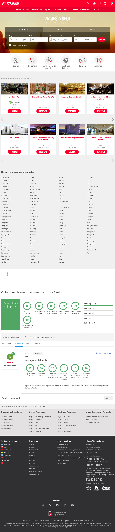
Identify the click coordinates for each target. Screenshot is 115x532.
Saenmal (61, 214)
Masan (32, 247)
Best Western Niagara (69, 138)
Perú (5, 463)
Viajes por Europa (7, 420)
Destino (31, 36)
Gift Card (32, 469)
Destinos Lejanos (66, 67)
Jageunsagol (34, 195)
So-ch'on (90, 177)
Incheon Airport (35, 189)
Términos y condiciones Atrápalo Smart (71, 452)
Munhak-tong (34, 253)
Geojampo (4, 229)
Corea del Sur (34, 407)
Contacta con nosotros (93, 450)
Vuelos (31, 444)
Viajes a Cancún (63, 420)
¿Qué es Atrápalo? (64, 444)
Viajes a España (6, 422)
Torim (89, 220)
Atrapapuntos (34, 466)
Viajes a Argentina (7, 425)
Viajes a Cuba (62, 428)
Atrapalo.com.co (7, 407)
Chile (5, 447)
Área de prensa (62, 447)
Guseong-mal (5, 256)
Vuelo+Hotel (33, 450)
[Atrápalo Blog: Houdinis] (42, 505)
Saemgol (61, 211)
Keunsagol (33, 229)
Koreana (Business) (69, 97)
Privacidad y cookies (64, 455)
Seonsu (61, 250)
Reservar (14, 111)
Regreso (63, 36)
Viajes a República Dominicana (39, 428)
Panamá (6, 461)
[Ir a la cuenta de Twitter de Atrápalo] (50, 505)
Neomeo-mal (34, 262)
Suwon (89, 201)
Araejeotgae (5, 177)
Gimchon (4, 238)
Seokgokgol (62, 244)
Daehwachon (5, 204)
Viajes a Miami (6, 428)
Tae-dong (90, 204)
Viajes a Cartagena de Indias (67, 425)
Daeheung (4, 201)
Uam (89, 223)
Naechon (33, 256)
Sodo (89, 183)
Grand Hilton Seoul (40, 97)
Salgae (61, 217)
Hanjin (32, 177)
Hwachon (33, 183)
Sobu (89, 180)
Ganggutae (4, 223)
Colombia (32, 66)
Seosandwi (62, 253)
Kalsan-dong (34, 217)
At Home (13, 97)
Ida (50, 36)
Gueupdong (5, 250)
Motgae (32, 250)
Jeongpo (32, 207)
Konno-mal (33, 238)
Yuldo (89, 253)
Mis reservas (90, 444)
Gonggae (4, 247)
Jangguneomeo (35, 198)
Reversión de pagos (92, 452)
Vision (12, 138)
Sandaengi (62, 226)
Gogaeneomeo (6, 244)
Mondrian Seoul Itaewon (101, 138)
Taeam (89, 207)
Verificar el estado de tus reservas (97, 417)
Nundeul (61, 180)
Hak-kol (3, 262)
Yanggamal (91, 232)
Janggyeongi (34, 201)
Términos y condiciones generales (69, 450)
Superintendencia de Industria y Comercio (72, 458)
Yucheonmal (91, 250)
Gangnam (4, 226)
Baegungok (5, 180)
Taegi (89, 211)
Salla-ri (61, 220)
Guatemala (7, 455)
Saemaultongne (64, 207)
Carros (31, 458)
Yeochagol (90, 238)
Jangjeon (33, 204)
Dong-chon (5, 207)
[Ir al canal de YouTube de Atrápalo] (72, 505)
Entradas (32, 461)
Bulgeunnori (5, 186)
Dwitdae (4, 214)
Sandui (61, 229)
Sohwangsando (92, 186)
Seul (60, 256)
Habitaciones (78, 36)
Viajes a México (34, 425)
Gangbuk (4, 220)
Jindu (31, 214)
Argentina (7, 444)
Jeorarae (32, 211)
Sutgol (89, 198)
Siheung (61, 262)
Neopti (61, 177)
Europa (82, 66)
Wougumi (90, 229)
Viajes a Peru (33, 422)
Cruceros (32, 455)
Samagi (61, 223)
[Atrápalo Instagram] (65, 505)
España (6, 452)
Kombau (33, 235)
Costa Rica (7, 450)
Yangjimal (90, 235)
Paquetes (19, 407)
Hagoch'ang (5, 259)
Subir (107, 398)
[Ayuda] (105, 3)
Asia (26, 407)
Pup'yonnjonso (64, 201)
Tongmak (90, 217)
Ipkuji (32, 192)
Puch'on (61, 198)
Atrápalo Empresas (35, 471)
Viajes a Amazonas (35, 420)
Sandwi (61, 232)
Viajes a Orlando (6, 417)
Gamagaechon (6, 217)
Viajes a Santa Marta (64, 422)
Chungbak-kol (5, 198)
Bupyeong (4, 195)
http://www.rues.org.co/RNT (62, 527)
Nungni (61, 183)
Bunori (3, 192)
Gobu (3, 241)
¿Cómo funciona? (91, 420)
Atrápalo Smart (34, 474)
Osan (60, 189)
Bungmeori (5, 189)
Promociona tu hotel (93, 422)
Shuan (61, 259)
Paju (60, 192)
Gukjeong (4, 253)
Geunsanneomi (6, 232)
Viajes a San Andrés (64, 417)
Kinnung (32, 232)
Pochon (61, 195)
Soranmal (90, 195)
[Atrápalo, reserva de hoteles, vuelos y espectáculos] (10, 3)
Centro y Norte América (49, 67)
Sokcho (89, 189)
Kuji (31, 244)
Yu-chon (90, 247)
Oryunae (61, 186)
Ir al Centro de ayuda (93, 447)
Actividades (33, 463)
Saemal (61, 204)
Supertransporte (63, 461)
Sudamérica (99, 66)
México (6, 458)
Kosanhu (33, 241)
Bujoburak (4, 183)
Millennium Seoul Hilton (101, 97)
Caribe (16, 66)
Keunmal (33, 220)
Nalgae (32, 259)
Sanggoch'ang (63, 238)
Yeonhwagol (91, 241)
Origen (11, 36)
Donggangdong (6, 211)
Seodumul (62, 241)
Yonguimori (91, 244)
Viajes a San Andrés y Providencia (40, 417)
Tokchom (90, 214)
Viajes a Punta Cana (35, 431)
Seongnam (62, 247)
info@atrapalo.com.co (97, 483)
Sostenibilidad (62, 463)
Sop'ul (89, 192)
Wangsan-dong (92, 226)
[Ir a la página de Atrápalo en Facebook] (57, 505)
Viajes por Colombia (64, 431)
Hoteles (31, 447)
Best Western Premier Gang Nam (43, 139)
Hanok (32, 180)
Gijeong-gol (5, 235)
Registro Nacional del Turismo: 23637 (65, 525)
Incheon (32, 186)
